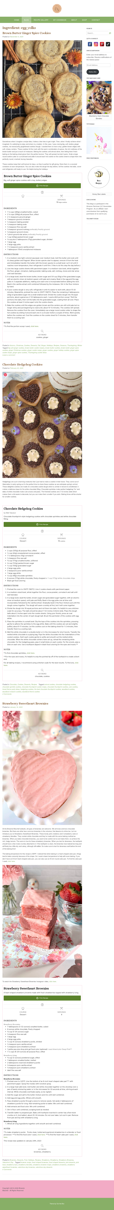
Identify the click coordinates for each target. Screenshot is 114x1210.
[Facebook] (90, 44)
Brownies (13, 1160)
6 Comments (6, 1169)
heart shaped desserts (57, 1162)
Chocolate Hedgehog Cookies (22, 364)
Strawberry (45, 1160)
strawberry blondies (25, 1165)
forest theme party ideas (11, 689)
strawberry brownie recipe (42, 1165)
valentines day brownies (26, 1167)
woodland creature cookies (11, 691)
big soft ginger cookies (16, 348)
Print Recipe (43, 186)
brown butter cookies (52, 348)
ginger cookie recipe (34, 350)
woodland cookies (68, 689)
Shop (84, 20)
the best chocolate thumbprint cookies (47, 689)
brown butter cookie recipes (34, 348)
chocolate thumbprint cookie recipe (34, 687)
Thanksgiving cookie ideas (37, 352)
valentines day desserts (44, 1167)
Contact (96, 20)
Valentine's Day (7, 1162)
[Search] (110, 33)
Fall (39, 345)
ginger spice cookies (20, 352)
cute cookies (73, 687)
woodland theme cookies (31, 691)
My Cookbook (59, 20)
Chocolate (13, 684)
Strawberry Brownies (66, 1160)
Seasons (63, 345)
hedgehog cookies (26, 689)
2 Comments (6, 694)
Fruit (25, 1160)
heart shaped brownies (40, 1162)
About (74, 20)
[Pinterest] (102, 44)
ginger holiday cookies (61, 350)
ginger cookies (48, 350)
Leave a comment (8, 355)
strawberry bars (11, 1165)
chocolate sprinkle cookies (11, 687)
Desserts (34, 345)
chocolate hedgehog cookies (66, 684)
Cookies (27, 345)
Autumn (12, 345)
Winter (79, 345)
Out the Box (60, 1204)
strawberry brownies (59, 1165)
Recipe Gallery (41, 20)
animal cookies (49, 684)
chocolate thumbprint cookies (57, 687)
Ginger (43, 345)
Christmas (19, 345)
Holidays (50, 345)
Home (16, 20)
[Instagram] (96, 44)
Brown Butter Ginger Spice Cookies (26, 33)
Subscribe (93, 72)
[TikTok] (108, 44)
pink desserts (70, 1162)
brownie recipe (26, 1162)
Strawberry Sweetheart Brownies (25, 703)
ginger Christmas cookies (17, 350)
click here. (35, 326)
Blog (26, 20)
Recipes (56, 345)
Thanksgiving (72, 345)
